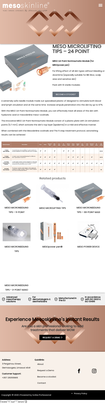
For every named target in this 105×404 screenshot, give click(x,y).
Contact (41, 383)
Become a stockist (46, 376)
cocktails (44, 130)
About (40, 364)
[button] (100, 5)
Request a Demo (45, 370)
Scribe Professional (41, 395)
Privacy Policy (80, 393)
